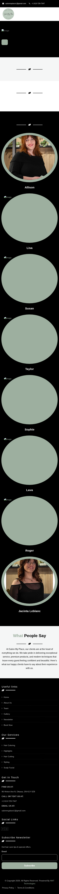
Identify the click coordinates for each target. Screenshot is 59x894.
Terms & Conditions (25, 888)
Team (6, 708)
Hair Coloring (9, 745)
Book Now (8, 725)
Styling (6, 762)
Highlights (8, 751)
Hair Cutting (9, 756)
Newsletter (8, 719)
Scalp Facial (9, 768)
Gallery (7, 714)
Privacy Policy (8, 888)
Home (6, 697)
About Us (8, 703)
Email (4, 851)
